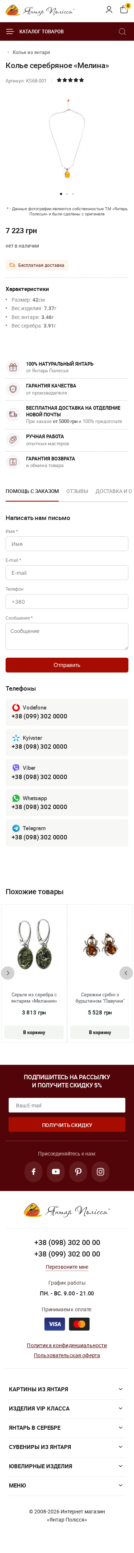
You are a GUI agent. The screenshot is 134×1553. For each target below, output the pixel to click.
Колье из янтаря (31, 52)
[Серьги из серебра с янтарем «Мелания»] (34, 945)
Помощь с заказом (32, 490)
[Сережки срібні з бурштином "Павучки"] (100, 945)
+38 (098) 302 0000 (39, 746)
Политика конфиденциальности (67, 1345)
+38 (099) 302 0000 (39, 716)
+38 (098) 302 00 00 (67, 1242)
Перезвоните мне (67, 1266)
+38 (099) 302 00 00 (67, 1254)
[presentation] (8, 973)
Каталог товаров (41, 31)
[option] (32, 493)
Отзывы (77, 490)
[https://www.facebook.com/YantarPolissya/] (33, 1171)
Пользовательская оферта (67, 1355)
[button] (61, 194)
